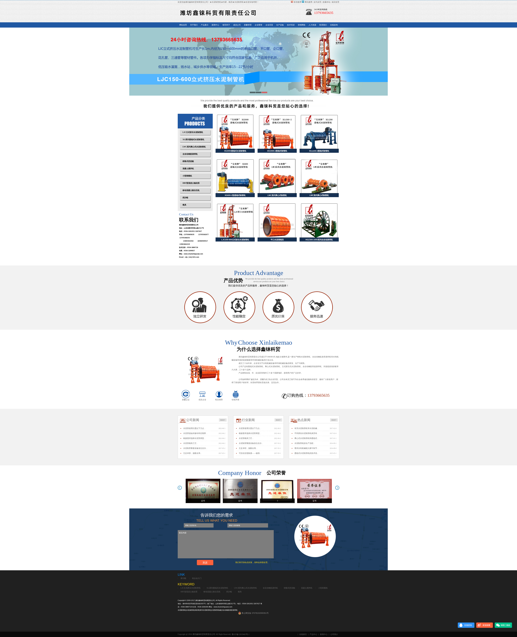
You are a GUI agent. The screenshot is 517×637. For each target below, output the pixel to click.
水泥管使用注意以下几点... (194, 428)
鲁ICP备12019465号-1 (240, 634)
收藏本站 (326, 2)
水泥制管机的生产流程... (304, 443)
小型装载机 (187, 176)
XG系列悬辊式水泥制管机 (193, 140)
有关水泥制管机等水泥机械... (306, 428)
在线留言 (303, 634)
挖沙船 (185, 198)
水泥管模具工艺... (190, 443)
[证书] (203, 491)
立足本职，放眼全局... (192, 453)
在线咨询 (334, 25)
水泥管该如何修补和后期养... (195, 433)
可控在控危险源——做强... (250, 453)
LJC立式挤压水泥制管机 (193, 132)
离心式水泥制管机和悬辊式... (306, 438)
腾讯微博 (308, 2)
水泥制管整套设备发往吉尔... (195, 448)
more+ (222, 420)
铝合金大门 (197, 578)
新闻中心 (215, 25)
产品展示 (204, 25)
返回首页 (335, 2)
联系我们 (323, 25)
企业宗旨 (269, 25)
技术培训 (291, 25)
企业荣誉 (258, 25)
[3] (240, 491)
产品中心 (313, 634)
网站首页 (183, 25)
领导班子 (226, 25)
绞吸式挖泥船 (188, 161)
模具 (184, 205)
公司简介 (334, 634)
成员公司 (237, 25)
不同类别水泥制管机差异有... (306, 433)
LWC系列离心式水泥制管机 (194, 147)
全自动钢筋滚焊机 (190, 154)
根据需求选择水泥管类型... (194, 438)
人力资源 (312, 25)
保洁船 (183, 578)
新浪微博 (297, 2)
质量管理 (247, 25)
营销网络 (301, 25)
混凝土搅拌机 (188, 169)
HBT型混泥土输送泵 (191, 183)
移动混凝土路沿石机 (191, 190)
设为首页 (317, 2)
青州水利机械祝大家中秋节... (306, 448)
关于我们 (194, 25)
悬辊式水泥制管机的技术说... (306, 453)
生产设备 (280, 25)
